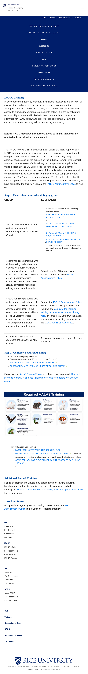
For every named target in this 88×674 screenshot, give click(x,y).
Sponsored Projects (13, 635)
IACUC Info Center (12, 547)
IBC (6, 569)
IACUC (7, 543)
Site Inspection (44, 53)
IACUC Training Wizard (30, 374)
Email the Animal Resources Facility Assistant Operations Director (50, 489)
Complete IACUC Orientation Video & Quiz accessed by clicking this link (47, 461)
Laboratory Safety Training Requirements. (61, 234)
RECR (7, 629)
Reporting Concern (44, 79)
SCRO (7, 589)
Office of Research (13, 11)
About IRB (8, 526)
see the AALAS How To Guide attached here (60, 216)
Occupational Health (13, 623)
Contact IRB (9, 534)
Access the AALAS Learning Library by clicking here (60, 225)
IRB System (9, 537)
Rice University (14, 5)
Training (44, 39)
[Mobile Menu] (82, 7)
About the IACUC (65, 18)
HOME (43, 18)
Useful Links (44, 72)
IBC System (9, 583)
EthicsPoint (9, 641)
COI (6, 611)
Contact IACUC (10, 555)
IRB (6, 523)
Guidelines (44, 46)
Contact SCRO (10, 600)
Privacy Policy (33, 669)
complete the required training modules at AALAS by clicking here (60, 312)
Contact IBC (9, 580)
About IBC (8, 572)
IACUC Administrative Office (61, 184)
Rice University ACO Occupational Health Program (63, 240)
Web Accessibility (44, 669)
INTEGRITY (52, 18)
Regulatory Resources (44, 66)
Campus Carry (55, 669)
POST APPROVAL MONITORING (44, 86)
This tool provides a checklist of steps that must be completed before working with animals (42, 377)
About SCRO (9, 593)
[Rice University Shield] (4, 7)
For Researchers (11, 530)
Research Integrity (15, 8)
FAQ (44, 59)
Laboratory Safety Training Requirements (37, 450)
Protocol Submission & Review (44, 26)
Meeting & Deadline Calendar (44, 33)
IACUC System (10, 558)
